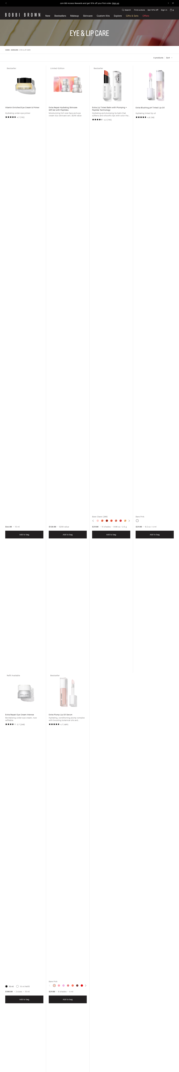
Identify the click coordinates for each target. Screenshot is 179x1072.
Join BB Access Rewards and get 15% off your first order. (89, 3)
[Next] (168, 3)
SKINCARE (14, 50)
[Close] (173, 3)
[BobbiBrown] (22, 14)
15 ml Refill (25, 986)
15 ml (11, 986)
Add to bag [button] (24, 534)
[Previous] (6, 3)
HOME (7, 50)
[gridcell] (97, 520)
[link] (172, 10)
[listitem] (24, 369)
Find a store (139, 10)
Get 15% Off (153, 10)
